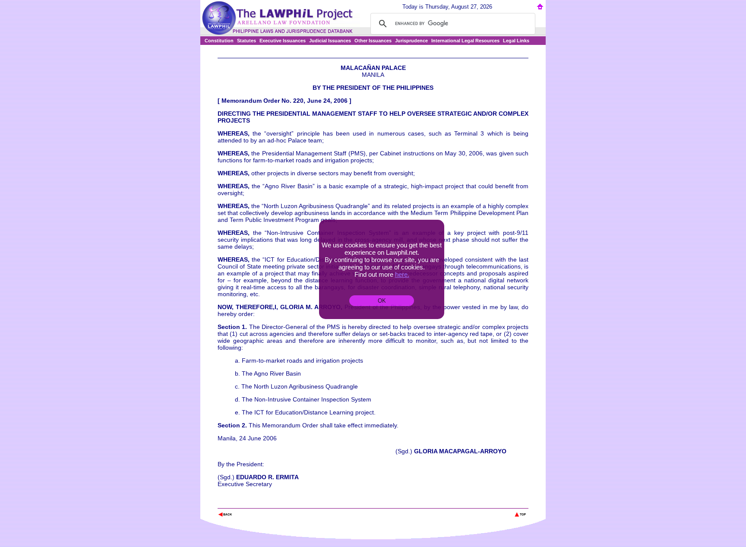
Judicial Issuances (330, 40)
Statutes (246, 40)
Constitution (219, 40)
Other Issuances (373, 40)
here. (402, 274)
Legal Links (516, 40)
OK (382, 300)
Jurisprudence (411, 40)
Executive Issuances (282, 40)
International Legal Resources (465, 40)
